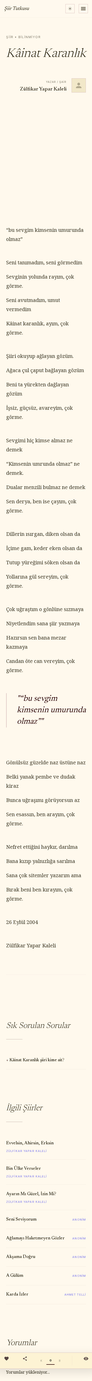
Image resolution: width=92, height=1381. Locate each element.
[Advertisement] (46, 159)
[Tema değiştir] (70, 8)
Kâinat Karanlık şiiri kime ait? (36, 1060)
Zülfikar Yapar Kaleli (43, 89)
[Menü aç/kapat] (83, 8)
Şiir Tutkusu (16, 8)
